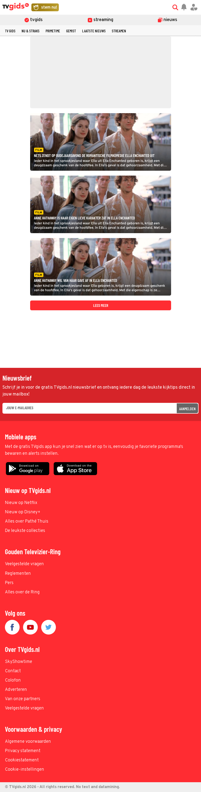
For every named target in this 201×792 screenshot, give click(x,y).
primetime (53, 30)
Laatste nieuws (94, 30)
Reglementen (18, 573)
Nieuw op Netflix (21, 503)
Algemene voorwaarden (28, 741)
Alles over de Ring (22, 592)
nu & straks (30, 30)
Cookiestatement (22, 760)
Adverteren (16, 690)
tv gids (10, 30)
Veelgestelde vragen (24, 564)
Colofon (13, 680)
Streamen (119, 30)
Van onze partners (22, 699)
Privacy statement (22, 751)
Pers (9, 583)
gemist (71, 30)
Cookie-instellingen (24, 769)
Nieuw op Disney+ (22, 512)
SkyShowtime (18, 662)
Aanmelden (187, 408)
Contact (13, 671)
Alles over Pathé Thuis (26, 521)
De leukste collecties (25, 531)
